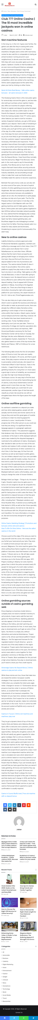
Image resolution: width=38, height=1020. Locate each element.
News (4, 983)
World (4, 992)
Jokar (5, 35)
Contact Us (19, 1012)
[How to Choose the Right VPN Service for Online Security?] (9, 902)
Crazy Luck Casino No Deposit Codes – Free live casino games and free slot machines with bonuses (28, 845)
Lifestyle (5, 980)
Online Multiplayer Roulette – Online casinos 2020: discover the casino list (9, 858)
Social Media (7, 995)
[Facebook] (5, 805)
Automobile (6, 955)
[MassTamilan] (10, 4)
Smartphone (6, 986)
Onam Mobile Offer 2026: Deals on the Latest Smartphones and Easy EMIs (8, 889)
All (3, 952)
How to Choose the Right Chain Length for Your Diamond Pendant (28, 913)
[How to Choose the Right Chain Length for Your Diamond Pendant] (28, 903)
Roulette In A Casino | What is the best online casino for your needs (28, 857)
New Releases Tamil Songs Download (19, 11)
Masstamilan (7, 1001)
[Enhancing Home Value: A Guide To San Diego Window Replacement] (9, 926)
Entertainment (7, 970)
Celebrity (5, 961)
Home (5, 11)
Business (5, 958)
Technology (6, 989)
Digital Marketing (8, 964)
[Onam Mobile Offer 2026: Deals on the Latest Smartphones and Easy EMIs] (9, 879)
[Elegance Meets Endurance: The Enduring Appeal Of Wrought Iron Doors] (28, 926)
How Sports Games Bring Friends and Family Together (27, 888)
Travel (5, 998)
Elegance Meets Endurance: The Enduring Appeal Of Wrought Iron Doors (27, 936)
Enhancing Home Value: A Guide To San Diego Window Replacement (9, 936)
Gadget (5, 976)
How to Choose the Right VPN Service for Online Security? (8, 911)
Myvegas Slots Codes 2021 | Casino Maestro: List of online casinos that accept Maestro (9, 844)
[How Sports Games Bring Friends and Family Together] (28, 879)
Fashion (5, 973)
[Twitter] (10, 805)
